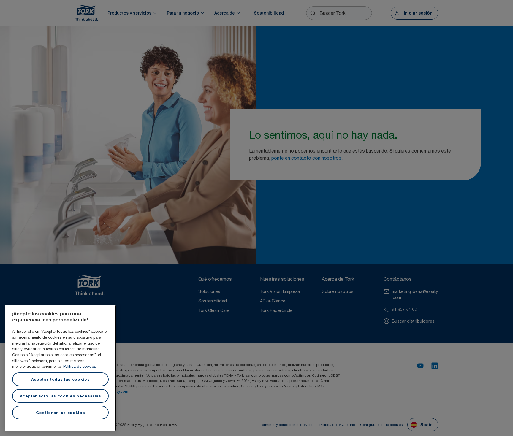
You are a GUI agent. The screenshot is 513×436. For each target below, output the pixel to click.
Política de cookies (79, 366)
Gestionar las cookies (60, 412)
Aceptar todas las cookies (60, 379)
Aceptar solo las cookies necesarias (60, 396)
